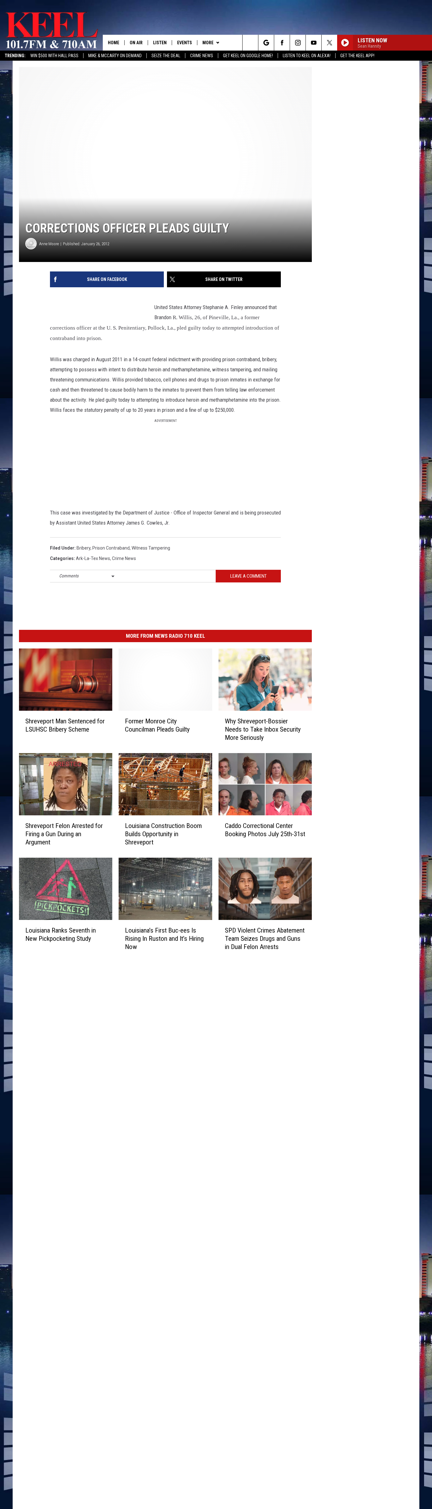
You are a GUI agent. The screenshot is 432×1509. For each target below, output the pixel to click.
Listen (160, 42)
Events (184, 42)
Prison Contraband (111, 548)
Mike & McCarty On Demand (115, 55)
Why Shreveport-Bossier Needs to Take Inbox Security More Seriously (263, 729)
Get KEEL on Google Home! (248, 55)
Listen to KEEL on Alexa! (306, 55)
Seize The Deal (165, 55)
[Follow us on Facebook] (282, 43)
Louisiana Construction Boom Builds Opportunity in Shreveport (163, 834)
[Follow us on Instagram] (297, 43)
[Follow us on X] (329, 43)
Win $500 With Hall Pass (54, 55)
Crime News (201, 55)
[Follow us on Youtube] (313, 43)
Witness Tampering (151, 548)
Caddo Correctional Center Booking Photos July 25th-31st (265, 830)
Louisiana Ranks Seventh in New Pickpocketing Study (60, 934)
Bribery (83, 548)
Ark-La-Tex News (93, 558)
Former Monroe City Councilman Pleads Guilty (157, 725)
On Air (136, 42)
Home (113, 42)
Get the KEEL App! (357, 55)
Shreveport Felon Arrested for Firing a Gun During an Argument (64, 834)
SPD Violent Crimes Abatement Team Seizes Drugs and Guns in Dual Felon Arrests (265, 938)
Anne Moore (49, 243)
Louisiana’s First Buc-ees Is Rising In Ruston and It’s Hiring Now (164, 938)
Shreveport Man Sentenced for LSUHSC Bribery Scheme (65, 725)
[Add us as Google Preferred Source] (266, 43)
